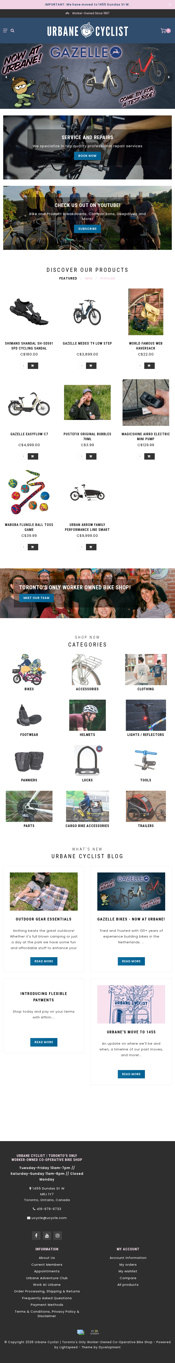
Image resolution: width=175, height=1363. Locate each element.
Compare (128, 1278)
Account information (128, 1257)
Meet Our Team (36, 598)
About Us (47, 1257)
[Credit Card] (80, 1332)
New (88, 278)
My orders (128, 1264)
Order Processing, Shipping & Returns (47, 1291)
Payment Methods (47, 1304)
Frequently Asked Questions (47, 1298)
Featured (68, 278)
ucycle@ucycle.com (49, 1218)
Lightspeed (69, 1347)
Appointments (47, 1271)
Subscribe (87, 229)
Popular (107, 278)
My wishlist (128, 1271)
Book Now (87, 156)
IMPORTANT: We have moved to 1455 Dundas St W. (87, 5)
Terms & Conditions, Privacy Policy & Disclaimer (47, 1313)
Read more (44, 961)
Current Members (47, 1264)
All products (128, 1284)
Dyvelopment (110, 1347)
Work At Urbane (47, 1284)
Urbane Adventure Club (47, 1278)
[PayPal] (94, 1332)
